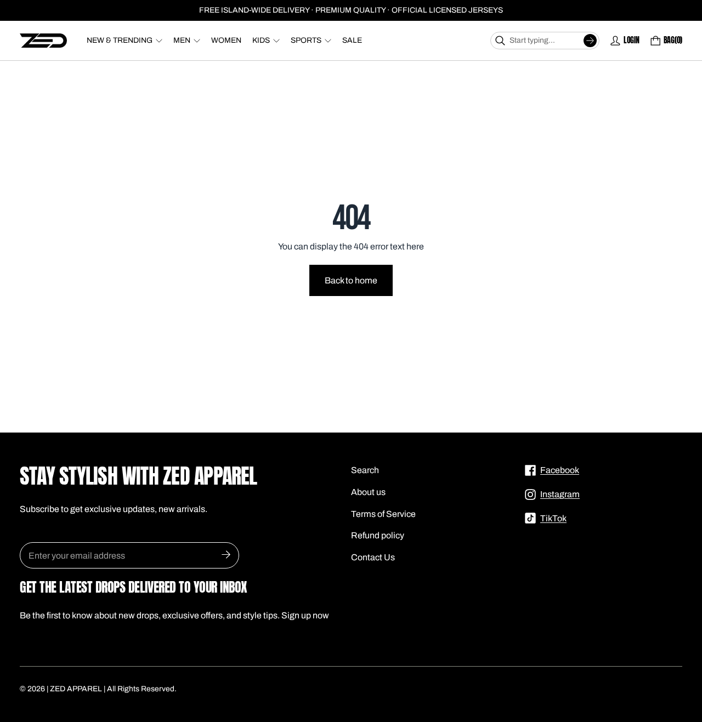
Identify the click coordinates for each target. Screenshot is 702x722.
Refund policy (377, 535)
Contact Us (373, 557)
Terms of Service (383, 514)
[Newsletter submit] (226, 555)
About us (368, 492)
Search (365, 470)
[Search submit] (590, 40)
